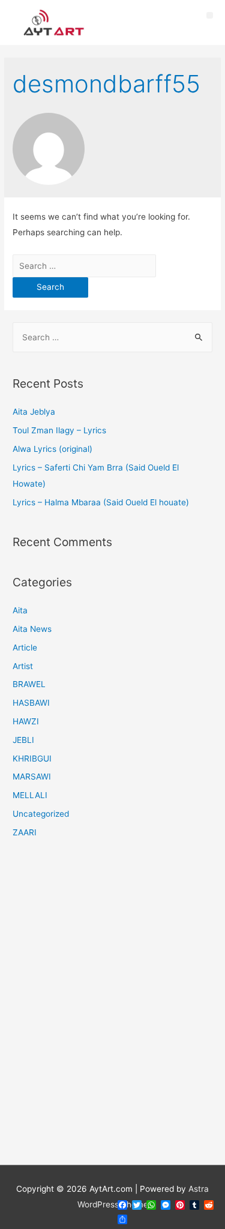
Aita (20, 610)
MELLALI (30, 795)
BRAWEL (29, 684)
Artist (23, 666)
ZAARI (25, 832)
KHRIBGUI (32, 758)
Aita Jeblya (34, 411)
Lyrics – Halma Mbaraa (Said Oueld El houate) (101, 502)
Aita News (32, 629)
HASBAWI (31, 703)
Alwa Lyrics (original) (52, 449)
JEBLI (23, 740)
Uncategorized (41, 814)
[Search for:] (84, 266)
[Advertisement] (112, 1009)
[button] (209, 15)
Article (25, 647)
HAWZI (26, 721)
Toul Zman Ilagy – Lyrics (59, 430)
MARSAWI (32, 776)
